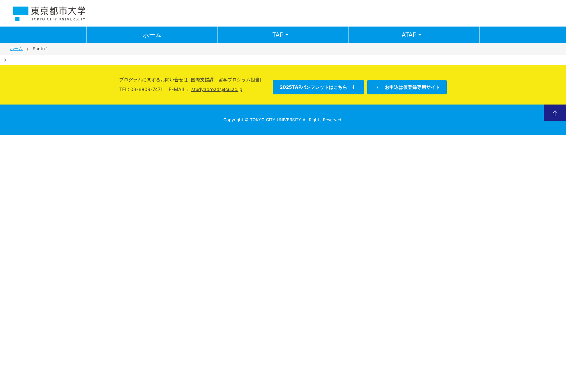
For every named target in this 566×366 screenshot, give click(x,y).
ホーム (152, 35)
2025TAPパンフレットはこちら (313, 87)
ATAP (409, 35)
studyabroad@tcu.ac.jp (216, 89)
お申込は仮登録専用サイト (412, 87)
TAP (278, 35)
